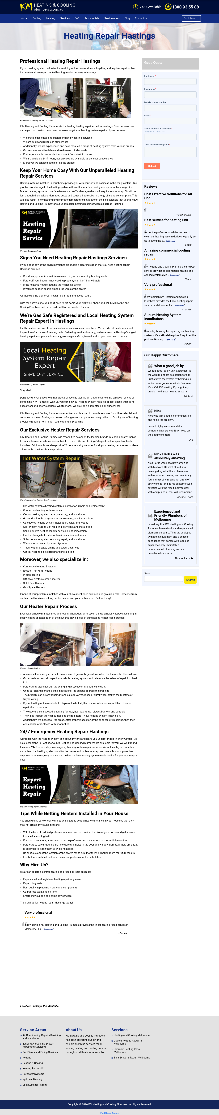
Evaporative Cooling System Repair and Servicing (38, 1045)
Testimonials (92, 18)
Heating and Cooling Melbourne (132, 1035)
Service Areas (112, 18)
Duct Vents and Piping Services (40, 1052)
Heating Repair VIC (33, 1068)
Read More (48, 929)
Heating (50, 18)
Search (148, 573)
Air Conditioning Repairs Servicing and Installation (41, 1037)
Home (24, 18)
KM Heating (166, 387)
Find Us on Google (109, 1113)
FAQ (77, 18)
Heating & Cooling (32, 1063)
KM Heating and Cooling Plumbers (107, 1104)
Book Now (190, 18)
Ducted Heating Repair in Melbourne (128, 1042)
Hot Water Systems (33, 1073)
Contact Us (141, 18)
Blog (127, 18)
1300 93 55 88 (185, 7)
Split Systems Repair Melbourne (132, 1057)
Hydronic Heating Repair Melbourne (127, 1051)
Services (65, 18)
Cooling (37, 18)
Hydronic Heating (32, 1079)
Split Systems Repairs (34, 1084)
